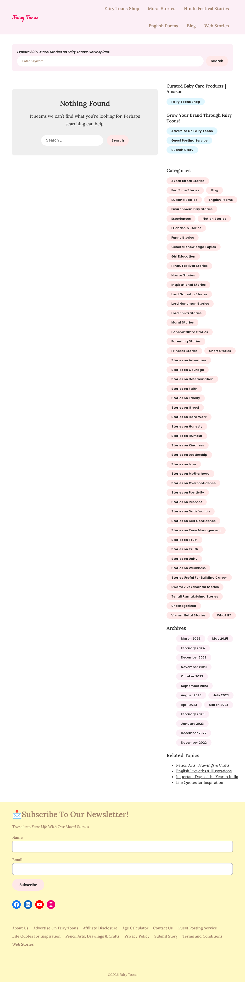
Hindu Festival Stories (206, 8)
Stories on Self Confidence (193, 521)
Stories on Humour (186, 435)
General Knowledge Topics (193, 247)
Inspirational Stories (188, 284)
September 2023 (194, 686)
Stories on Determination (192, 379)
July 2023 (221, 695)
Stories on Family (185, 398)
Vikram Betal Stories (188, 615)
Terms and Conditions (203, 936)
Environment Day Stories (191, 209)
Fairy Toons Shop (121, 8)
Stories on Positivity (187, 492)
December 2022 (193, 733)
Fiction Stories (214, 218)
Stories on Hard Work (189, 417)
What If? (224, 615)
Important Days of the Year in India (207, 776)
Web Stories (216, 25)
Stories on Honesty (186, 426)
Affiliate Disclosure (100, 928)
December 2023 (193, 657)
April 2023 (189, 704)
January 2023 (192, 723)
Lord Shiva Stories (186, 313)
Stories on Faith (184, 388)
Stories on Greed (185, 407)
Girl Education (183, 256)
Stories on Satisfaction (190, 511)
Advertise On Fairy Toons (192, 131)
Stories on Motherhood (190, 473)
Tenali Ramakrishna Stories (194, 596)
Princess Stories (184, 351)
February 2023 (193, 714)
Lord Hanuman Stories (190, 303)
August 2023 (191, 695)
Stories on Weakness (188, 568)
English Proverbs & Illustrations (204, 770)
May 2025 (220, 638)
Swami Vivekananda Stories (195, 587)
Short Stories (220, 351)
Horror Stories (183, 275)
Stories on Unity (184, 558)
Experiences (181, 218)
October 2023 (192, 676)
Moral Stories (161, 8)
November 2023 (194, 667)
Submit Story (182, 150)
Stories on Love (183, 464)
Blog (191, 25)
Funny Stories (182, 237)
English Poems (163, 25)
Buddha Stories (184, 199)
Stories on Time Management (196, 530)
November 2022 (194, 742)
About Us (20, 928)
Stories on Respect (186, 502)
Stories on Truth (184, 549)
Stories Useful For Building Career (199, 577)
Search (217, 61)
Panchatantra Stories (189, 332)
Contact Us (163, 928)
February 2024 (193, 648)
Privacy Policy (137, 936)
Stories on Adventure (188, 360)
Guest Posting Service (189, 140)
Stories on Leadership (189, 454)
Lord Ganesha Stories (189, 294)
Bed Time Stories (185, 190)
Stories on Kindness (187, 445)
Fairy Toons (25, 17)
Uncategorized (183, 605)
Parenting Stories (185, 341)
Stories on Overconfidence (193, 483)
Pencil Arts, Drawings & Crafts (202, 765)
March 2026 (190, 638)
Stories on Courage (187, 370)
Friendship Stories (186, 228)
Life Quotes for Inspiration (199, 782)
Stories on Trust (184, 540)
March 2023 (218, 704)
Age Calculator (135, 928)
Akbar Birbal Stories (187, 181)
